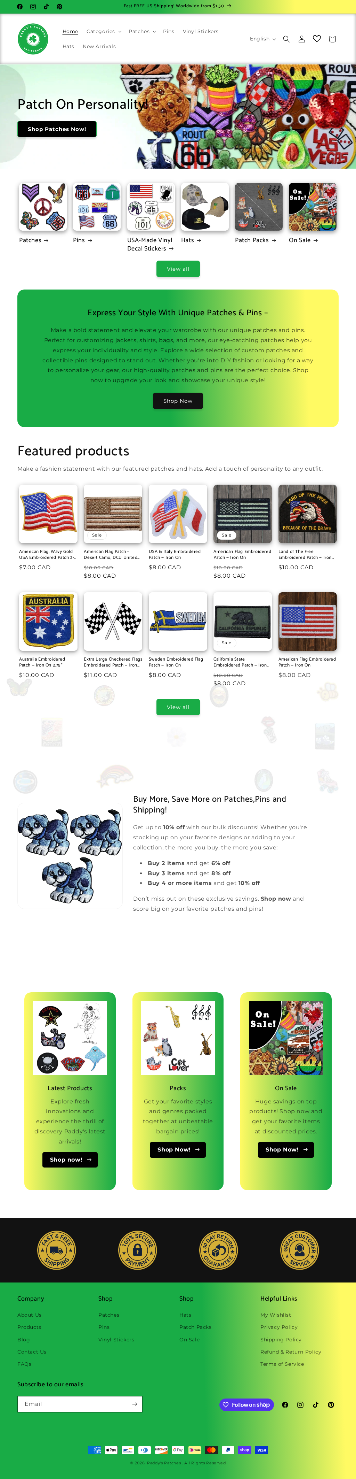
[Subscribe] (134, 1404)
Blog (23, 1340)
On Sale (299, 241)
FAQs (24, 1364)
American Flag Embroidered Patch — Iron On (242, 555)
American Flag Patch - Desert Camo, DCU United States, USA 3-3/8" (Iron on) (112, 555)
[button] (103, 31)
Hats (187, 241)
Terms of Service (282, 1364)
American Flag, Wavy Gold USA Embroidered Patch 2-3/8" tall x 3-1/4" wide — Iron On (48, 555)
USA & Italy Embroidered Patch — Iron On (175, 555)
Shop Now (178, 401)
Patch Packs (252, 241)
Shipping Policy (281, 1340)
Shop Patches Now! (57, 129)
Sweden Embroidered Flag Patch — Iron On (176, 663)
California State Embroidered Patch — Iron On (240, 663)
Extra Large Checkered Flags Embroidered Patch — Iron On (113, 663)
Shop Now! (174, 1149)
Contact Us (32, 1352)
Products (29, 1327)
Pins (79, 241)
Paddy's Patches (164, 1463)
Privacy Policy (279, 1327)
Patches (30, 241)
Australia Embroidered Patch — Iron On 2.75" (42, 663)
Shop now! (66, 1159)
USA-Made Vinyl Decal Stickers (149, 245)
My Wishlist (275, 1315)
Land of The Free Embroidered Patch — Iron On (305, 555)
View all (178, 268)
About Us (29, 1315)
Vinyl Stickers (116, 1340)
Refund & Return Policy (290, 1352)
